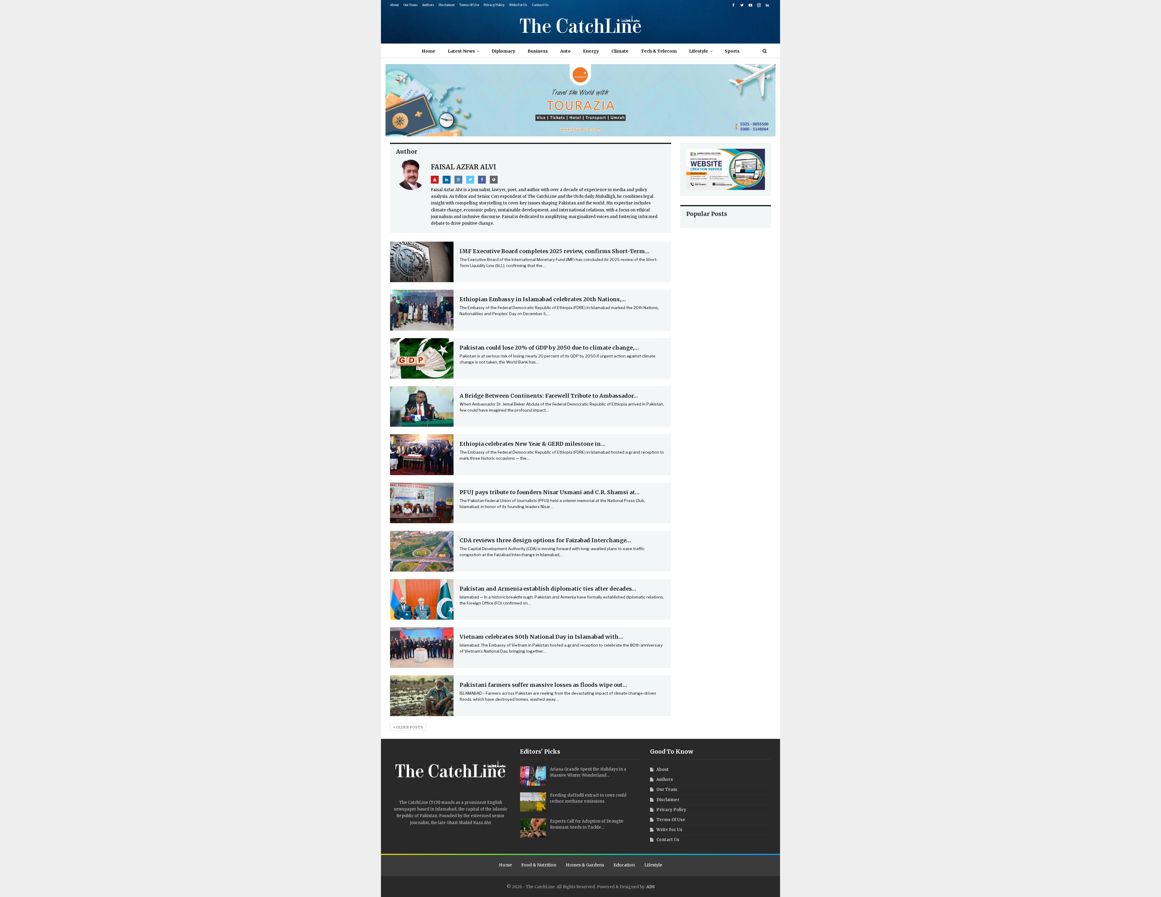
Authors (428, 5)
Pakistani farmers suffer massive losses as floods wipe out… (543, 684)
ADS (650, 886)
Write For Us (518, 5)
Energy (591, 51)
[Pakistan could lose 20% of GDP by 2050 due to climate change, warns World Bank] (422, 358)
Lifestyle (698, 51)
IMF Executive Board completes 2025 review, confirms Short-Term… (554, 251)
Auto (565, 51)
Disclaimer (447, 5)
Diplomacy (503, 51)
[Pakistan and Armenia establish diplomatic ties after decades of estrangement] (422, 599)
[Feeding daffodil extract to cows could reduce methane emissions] (533, 802)
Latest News (461, 51)
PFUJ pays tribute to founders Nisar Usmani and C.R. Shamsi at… (549, 492)
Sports (732, 51)
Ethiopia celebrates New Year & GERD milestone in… (532, 443)
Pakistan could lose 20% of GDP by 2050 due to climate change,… (549, 347)
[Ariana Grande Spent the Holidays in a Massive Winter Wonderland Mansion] (533, 776)
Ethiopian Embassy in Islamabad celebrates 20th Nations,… (543, 299)
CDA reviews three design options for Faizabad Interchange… (545, 540)
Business (538, 51)
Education (624, 865)
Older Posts (409, 727)
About (394, 5)
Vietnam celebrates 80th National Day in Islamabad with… (541, 636)
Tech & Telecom (659, 51)
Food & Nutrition (538, 865)
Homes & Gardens (585, 865)
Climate (620, 51)
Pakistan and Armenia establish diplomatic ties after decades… (548, 588)
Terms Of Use (469, 5)
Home (428, 51)
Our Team (410, 5)
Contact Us (540, 5)
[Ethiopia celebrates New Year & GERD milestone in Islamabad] (422, 454)
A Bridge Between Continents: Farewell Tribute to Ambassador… (549, 395)
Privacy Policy (494, 5)
